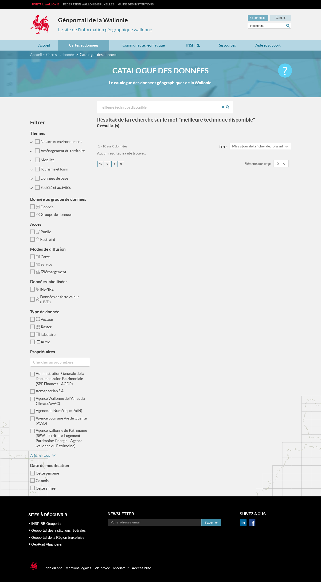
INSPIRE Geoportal (46, 524)
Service (46, 264)
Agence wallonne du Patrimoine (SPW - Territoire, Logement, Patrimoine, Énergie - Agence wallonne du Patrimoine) (61, 438)
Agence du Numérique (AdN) (59, 410)
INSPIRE (193, 45)
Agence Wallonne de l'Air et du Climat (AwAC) (60, 401)
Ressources (227, 45)
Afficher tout (40, 455)
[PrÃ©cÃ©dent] (107, 164)
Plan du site (53, 568)
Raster (46, 327)
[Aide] (285, 70)
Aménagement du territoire (63, 151)
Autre (45, 342)
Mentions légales (78, 568)
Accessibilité (141, 568)
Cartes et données (83, 45)
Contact (281, 18)
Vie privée (102, 568)
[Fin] (121, 164)
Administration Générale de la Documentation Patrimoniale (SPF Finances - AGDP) (60, 378)
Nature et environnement (61, 141)
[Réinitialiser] (224, 107)
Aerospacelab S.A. (50, 391)
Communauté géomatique (143, 45)
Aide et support (268, 45)
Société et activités (56, 187)
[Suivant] (114, 164)
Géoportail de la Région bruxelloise (57, 537)
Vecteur (47, 319)
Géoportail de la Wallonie (93, 20)
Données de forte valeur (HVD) (59, 299)
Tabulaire (48, 334)
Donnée (47, 207)
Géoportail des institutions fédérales (58, 530)
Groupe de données (56, 214)
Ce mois (42, 481)
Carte (45, 257)
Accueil (44, 45)
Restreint (47, 239)
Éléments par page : (258, 164)
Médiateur (121, 568)
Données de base (54, 178)
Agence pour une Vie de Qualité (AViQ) (61, 420)
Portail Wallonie (45, 4)
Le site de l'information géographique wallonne (105, 29)
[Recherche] (229, 107)
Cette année (45, 488)
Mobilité (48, 160)
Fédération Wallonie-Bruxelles (88, 4)
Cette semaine (47, 473)
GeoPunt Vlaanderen (47, 544)
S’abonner (211, 522)
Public (46, 232)
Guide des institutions (136, 4)
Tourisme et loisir (54, 169)
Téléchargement (53, 272)
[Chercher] (288, 26)
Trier (223, 146)
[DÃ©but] (100, 164)
